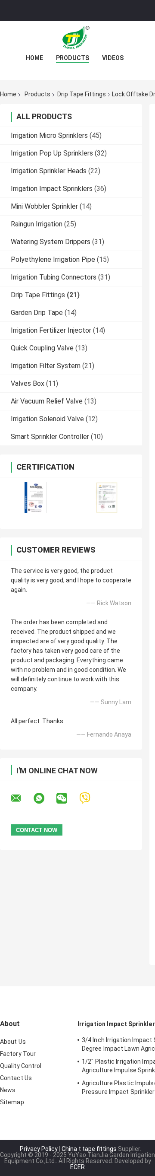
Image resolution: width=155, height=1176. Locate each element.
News (8, 1090)
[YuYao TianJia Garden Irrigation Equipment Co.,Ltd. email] (21, 798)
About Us (13, 1041)
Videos (113, 57)
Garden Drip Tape (37, 312)
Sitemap (12, 1102)
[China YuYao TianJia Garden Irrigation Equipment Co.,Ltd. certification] (35, 497)
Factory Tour (18, 1053)
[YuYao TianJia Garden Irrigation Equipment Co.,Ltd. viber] (90, 798)
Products (72, 57)
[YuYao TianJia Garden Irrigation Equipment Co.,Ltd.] (77, 38)
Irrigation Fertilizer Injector (51, 330)
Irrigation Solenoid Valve (47, 419)
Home (34, 57)
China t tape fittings (89, 1148)
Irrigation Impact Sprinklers (52, 188)
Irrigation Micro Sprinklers (49, 135)
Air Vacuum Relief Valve (47, 401)
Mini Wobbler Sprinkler (44, 206)
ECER (77, 1166)
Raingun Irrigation (36, 224)
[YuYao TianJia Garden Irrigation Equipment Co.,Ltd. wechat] (67, 798)
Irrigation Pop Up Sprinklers (52, 153)
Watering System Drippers (50, 242)
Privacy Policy (39, 1148)
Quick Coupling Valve (42, 348)
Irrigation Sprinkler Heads (49, 171)
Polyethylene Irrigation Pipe (53, 259)
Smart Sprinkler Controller (50, 436)
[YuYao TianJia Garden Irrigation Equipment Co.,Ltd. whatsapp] (44, 798)
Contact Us (16, 1077)
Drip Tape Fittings (81, 94)
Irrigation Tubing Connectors (53, 277)
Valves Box (27, 383)
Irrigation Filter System (46, 366)
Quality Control (21, 1065)
